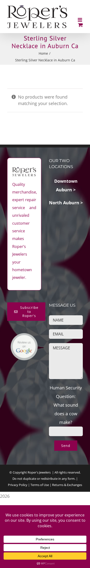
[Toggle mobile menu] (80, 19)
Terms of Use (39, 485)
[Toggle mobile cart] (80, 24)
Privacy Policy (17, 485)
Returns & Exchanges (67, 485)
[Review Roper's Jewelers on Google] (24, 337)
